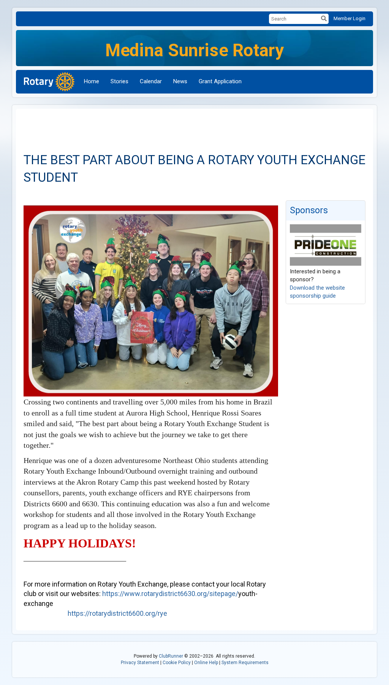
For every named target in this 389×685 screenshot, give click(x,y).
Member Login (349, 18)
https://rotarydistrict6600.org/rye (117, 613)
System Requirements (245, 662)
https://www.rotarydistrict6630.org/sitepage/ (170, 594)
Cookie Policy (177, 662)
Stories (119, 81)
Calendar (151, 81)
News (180, 81)
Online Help (206, 662)
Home (91, 81)
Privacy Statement (140, 662)
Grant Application (220, 81)
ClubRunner (171, 656)
